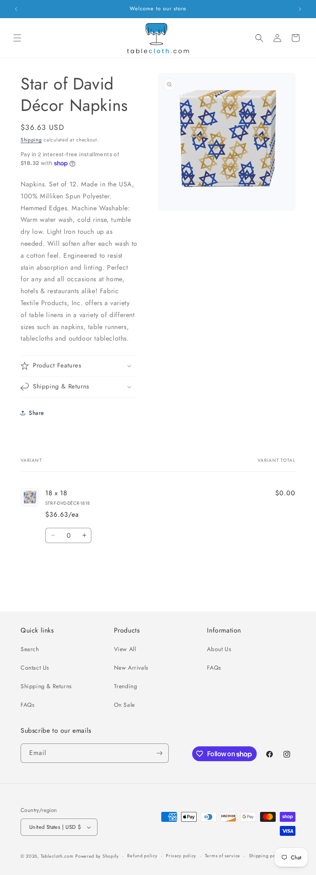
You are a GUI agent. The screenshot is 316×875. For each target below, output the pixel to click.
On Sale (124, 705)
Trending (125, 686)
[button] (17, 38)
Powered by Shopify (97, 856)
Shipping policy (266, 855)
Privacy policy (181, 855)
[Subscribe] (159, 753)
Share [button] (36, 413)
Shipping (31, 139)
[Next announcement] (300, 9)
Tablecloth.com (57, 856)
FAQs (28, 705)
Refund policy (142, 855)
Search (30, 649)
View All (125, 649)
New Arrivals (131, 667)
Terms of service (222, 855)
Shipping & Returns (46, 686)
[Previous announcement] (16, 9)
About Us (219, 649)
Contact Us (35, 667)
